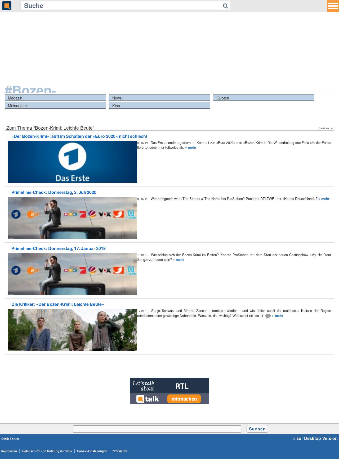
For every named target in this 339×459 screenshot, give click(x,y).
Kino (116, 105)
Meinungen (17, 105)
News (117, 98)
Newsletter (120, 451)
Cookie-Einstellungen (92, 451)
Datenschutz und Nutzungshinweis (47, 451)
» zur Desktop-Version (315, 438)
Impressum (9, 451)
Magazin (15, 98)
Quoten (223, 98)
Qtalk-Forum (10, 439)
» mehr (190, 147)
